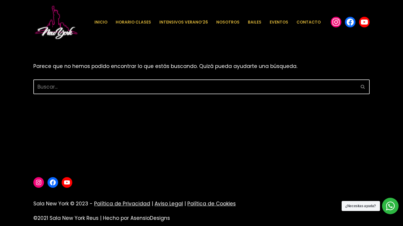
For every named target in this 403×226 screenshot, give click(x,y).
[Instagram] (38, 182)
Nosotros (228, 22)
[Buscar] (363, 86)
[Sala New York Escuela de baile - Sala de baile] (55, 22)
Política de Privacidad (122, 203)
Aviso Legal (169, 203)
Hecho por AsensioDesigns (136, 218)
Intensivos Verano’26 (183, 22)
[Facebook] (336, 22)
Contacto (308, 22)
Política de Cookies (211, 203)
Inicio (100, 22)
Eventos (279, 22)
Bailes (254, 22)
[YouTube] (364, 22)
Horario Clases (133, 22)
